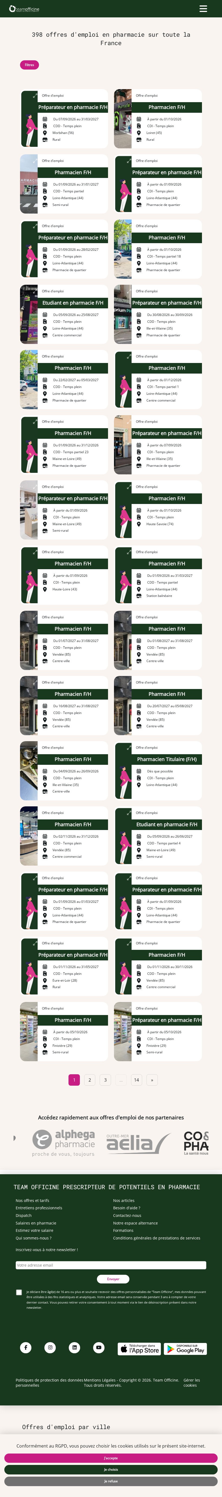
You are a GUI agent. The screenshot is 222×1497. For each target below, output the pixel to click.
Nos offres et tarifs (32, 1200)
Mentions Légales (100, 1380)
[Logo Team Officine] (24, 9)
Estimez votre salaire (34, 1230)
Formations (123, 1230)
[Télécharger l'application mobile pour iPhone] (139, 1348)
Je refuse (111, 1481)
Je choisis (111, 1469)
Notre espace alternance (135, 1223)
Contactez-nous (127, 1215)
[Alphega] (58, 1143)
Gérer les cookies (192, 1382)
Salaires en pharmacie (36, 1223)
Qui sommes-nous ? (33, 1238)
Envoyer (113, 1279)
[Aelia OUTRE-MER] (134, 1143)
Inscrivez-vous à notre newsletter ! (47, 1249)
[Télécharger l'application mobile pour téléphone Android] (185, 1348)
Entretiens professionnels (39, 1207)
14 (136, 1080)
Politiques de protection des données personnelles (49, 1382)
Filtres (29, 64)
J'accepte (111, 1458)
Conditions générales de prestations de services (156, 1238)
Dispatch (24, 1215)
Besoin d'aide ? (126, 1207)
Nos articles (124, 1200)
